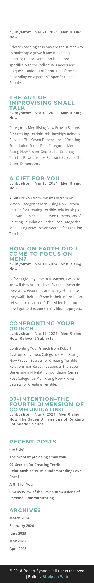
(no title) (16, 449)
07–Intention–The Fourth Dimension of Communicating (46, 404)
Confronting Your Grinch (42, 326)
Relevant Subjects (37, 338)
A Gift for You (34, 178)
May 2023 (17, 541)
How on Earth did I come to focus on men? (43, 253)
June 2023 (17, 533)
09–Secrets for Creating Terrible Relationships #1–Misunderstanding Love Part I (45, 470)
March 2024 (19, 518)
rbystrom (23, 32)
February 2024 (21, 525)
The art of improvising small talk (42, 102)
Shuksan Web (55, 577)
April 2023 (17, 548)
